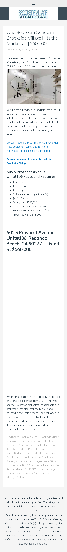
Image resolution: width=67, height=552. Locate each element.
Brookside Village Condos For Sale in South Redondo (33, 13)
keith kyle (19, 477)
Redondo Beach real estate (29, 453)
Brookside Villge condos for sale (24, 445)
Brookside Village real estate (37, 441)
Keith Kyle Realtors (17, 449)
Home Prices (50, 445)
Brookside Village (29, 437)
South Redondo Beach (36, 457)
